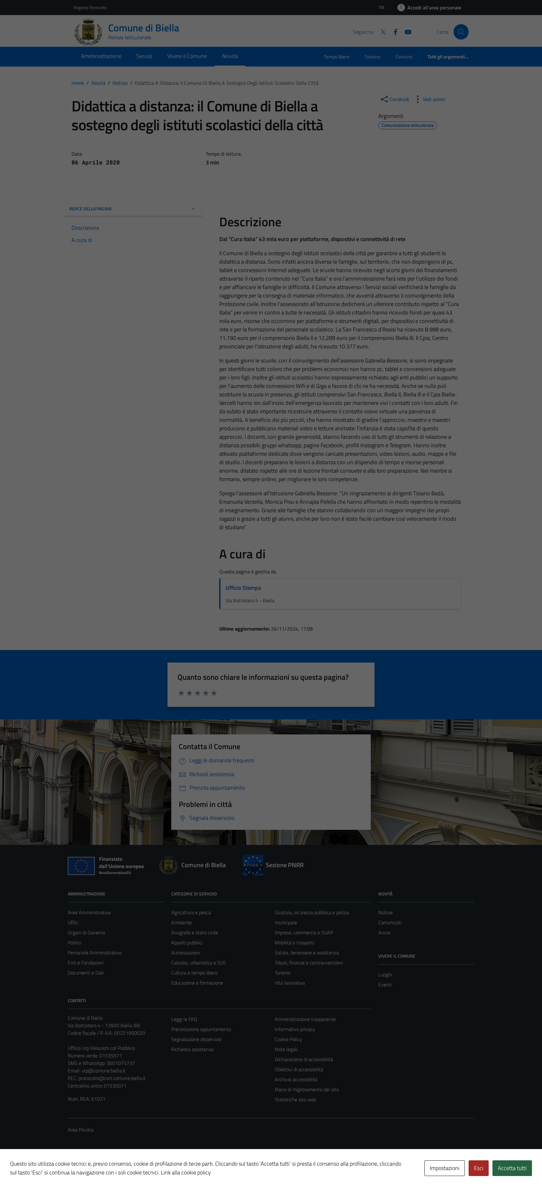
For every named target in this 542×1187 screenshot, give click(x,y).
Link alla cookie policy (186, 1172)
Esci (478, 1168)
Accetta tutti (512, 1168)
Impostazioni (445, 1168)
